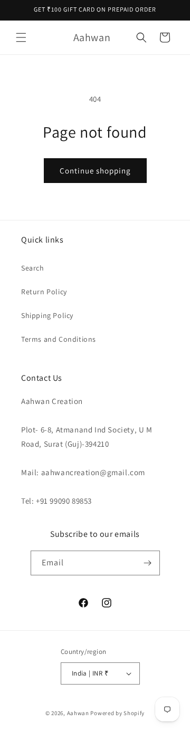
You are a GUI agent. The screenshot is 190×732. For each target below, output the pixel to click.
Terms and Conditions (58, 339)
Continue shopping (95, 171)
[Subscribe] (147, 563)
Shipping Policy (47, 315)
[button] (21, 37)
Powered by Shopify (117, 713)
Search (32, 268)
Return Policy (44, 291)
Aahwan (78, 713)
